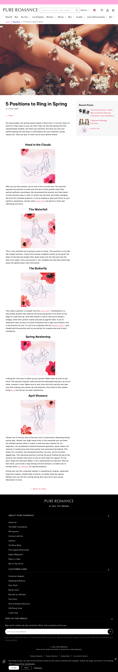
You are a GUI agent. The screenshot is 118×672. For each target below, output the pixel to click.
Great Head (40, 201)
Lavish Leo (94, 128)
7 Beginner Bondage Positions (98, 121)
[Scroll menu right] (114, 17)
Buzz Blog (16, 22)
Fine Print (13, 599)
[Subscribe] (110, 631)
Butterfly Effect (58, 325)
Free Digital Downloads (19, 550)
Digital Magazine (16, 554)
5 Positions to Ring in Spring (33, 22)
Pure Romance (62, 647)
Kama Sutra (45, 311)
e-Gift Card (13, 613)
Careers (12, 540)
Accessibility (65, 656)
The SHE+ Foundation (18, 527)
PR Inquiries (14, 531)
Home (8, 22)
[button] (25, 17)
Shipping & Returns (17, 580)
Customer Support (16, 576)
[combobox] (59, 10)
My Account (14, 590)
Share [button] (10, 115)
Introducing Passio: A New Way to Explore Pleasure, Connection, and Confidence (102, 113)
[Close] (116, 659)
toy (13, 390)
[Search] (76, 10)
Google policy (30, 664)
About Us (13, 522)
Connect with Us (16, 536)
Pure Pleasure (23, 467)
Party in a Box (14, 559)
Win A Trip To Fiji (16, 563)
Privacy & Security (36, 656)
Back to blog (39, 489)
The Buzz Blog (15, 545)
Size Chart (13, 585)
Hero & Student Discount (19, 603)
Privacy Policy (19, 664)
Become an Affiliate (17, 594)
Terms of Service (52, 656)
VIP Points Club (15, 608)
